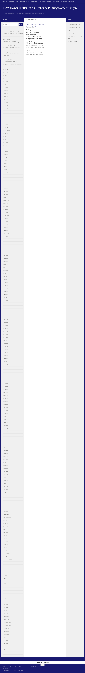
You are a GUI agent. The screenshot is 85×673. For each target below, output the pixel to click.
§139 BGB (6, 93)
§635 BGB (6, 468)
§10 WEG (6, 81)
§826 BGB (6, 508)
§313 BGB (6, 313)
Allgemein (6, 547)
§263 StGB (6, 230)
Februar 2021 (6, 653)
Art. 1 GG (5, 550)
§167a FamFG (7, 130)
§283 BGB (6, 261)
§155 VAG (6, 105)
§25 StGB (6, 221)
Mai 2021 (6, 643)
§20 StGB (6, 173)
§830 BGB (6, 511)
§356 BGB (6, 355)
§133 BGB (6, 87)
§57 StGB (6, 435)
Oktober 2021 (7, 628)
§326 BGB (6, 328)
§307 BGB (6, 288)
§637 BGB (6, 471)
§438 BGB (6, 383)
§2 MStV (5, 157)
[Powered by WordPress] (8, 670)
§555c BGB (6, 422)
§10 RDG (5, 78)
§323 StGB (6, 325)
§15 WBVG (6, 102)
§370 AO (5, 361)
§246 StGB (6, 209)
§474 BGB (6, 398)
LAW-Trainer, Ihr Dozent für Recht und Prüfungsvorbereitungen (40, 8)
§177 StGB (6, 142)
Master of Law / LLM (36, 1)
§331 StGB (6, 334)
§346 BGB (6, 343)
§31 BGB (5, 297)
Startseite (4, 1)
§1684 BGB (6, 133)
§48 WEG (6, 407)
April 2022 (6, 610)
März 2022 (6, 613)
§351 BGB (6, 349)
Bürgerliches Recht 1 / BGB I (74, 24)
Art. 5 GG (5, 566)
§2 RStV (5, 163)
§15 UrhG (6, 99)
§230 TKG (28, 24)
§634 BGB (6, 465)
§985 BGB (6, 544)
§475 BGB (6, 401)
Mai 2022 (6, 607)
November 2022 (7, 589)
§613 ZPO (6, 456)
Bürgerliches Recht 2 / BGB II (75, 27)
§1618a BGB (6, 121)
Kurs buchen (56, 1)
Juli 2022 (5, 601)
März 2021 (6, 649)
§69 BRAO (6, 489)
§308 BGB (6, 291)
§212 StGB (6, 188)
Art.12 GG (6, 569)
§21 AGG (5, 182)
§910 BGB (6, 523)
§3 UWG (35, 24)
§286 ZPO (6, 264)
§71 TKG (5, 496)
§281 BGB (6, 255)
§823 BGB (6, 505)
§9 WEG (5, 520)
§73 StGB (6, 499)
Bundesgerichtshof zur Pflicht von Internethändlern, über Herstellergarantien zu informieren (12, 47)
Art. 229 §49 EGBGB (8, 560)
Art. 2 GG (5, 556)
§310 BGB (6, 300)
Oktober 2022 (7, 592)
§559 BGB (6, 425)
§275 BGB (6, 246)
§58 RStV (6, 441)
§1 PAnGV (6, 72)
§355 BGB (6, 352)
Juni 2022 (6, 604)
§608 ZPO (6, 453)
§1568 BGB (6, 109)
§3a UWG (6, 364)
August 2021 (6, 634)
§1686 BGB (6, 139)
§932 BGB (6, 532)
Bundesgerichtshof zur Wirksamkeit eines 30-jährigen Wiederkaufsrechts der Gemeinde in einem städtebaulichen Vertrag (13, 33)
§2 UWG (5, 169)
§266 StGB (6, 236)
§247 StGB (6, 212)
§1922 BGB (6, 148)
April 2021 (6, 646)
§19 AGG (5, 145)
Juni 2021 (6, 640)
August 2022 (6, 598)
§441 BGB (6, 392)
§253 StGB (6, 227)
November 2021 (7, 625)
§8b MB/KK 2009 (7, 517)
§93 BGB (5, 529)
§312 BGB (6, 310)
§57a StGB (6, 438)
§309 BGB (6, 294)
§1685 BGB (6, 136)
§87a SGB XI (6, 514)
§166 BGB (6, 124)
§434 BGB (6, 377)
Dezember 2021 (7, 622)
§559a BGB (6, 428)
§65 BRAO (6, 474)
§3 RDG (5, 273)
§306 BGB (6, 285)
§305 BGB (6, 282)
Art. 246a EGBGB (7, 563)
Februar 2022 (6, 616)
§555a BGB (6, 416)
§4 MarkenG (6, 368)
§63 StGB (6, 459)
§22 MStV (6, 191)
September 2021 (7, 631)
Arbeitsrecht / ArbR (73, 41)
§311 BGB (6, 304)
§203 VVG (6, 176)
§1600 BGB (6, 118)
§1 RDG (5, 75)
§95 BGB (5, 538)
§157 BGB (6, 112)
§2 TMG (5, 166)
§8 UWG (29, 26)
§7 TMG (5, 492)
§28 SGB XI (6, 249)
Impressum (46, 662)
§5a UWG (6, 444)
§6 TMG (5, 447)
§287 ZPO (6, 267)
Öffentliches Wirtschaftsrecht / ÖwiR (75, 37)
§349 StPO (6, 346)
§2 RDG (5, 160)
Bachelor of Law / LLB (24, 1)
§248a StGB (6, 215)
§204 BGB (6, 179)
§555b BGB (6, 419)
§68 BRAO (6, 486)
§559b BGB (6, 432)
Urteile (34, 26)
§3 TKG (32, 24)
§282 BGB (6, 258)
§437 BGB (6, 380)
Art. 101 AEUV (7, 553)
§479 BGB (6, 404)
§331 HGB (6, 331)
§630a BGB (6, 462)
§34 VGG (5, 340)
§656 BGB (6, 480)
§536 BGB (6, 413)
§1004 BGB (6, 84)
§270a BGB (6, 243)
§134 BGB (6, 90)
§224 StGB (6, 194)
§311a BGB (6, 307)
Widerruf (6, 578)
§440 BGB (6, 389)
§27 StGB (6, 240)
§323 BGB (6, 322)
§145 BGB (6, 96)
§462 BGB (6, 395)
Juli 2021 (5, 637)
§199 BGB (6, 154)
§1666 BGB (6, 127)
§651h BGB (6, 477)
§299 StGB (6, 270)
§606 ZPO (6, 450)
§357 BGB (6, 358)
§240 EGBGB (6, 200)
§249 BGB (6, 218)
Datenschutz (39, 662)
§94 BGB (5, 535)
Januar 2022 (6, 619)
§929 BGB (6, 526)
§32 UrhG (6, 319)
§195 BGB (6, 151)
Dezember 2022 (7, 585)
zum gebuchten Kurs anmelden (67, 1)
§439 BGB (6, 386)
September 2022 (7, 595)
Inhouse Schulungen (46, 1)
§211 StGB (6, 185)
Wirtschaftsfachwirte (13, 1)
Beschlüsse (6, 572)
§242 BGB (6, 203)
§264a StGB (6, 233)
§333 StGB (6, 337)
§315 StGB (6, 316)
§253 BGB (6, 224)
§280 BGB (6, 252)
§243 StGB (6, 206)
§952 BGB (6, 541)
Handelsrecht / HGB (73, 30)
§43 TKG (39, 24)
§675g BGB (6, 483)
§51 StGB (6, 410)
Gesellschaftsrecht (73, 33)
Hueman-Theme (20, 670)
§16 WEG (6, 115)
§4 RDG (5, 371)
